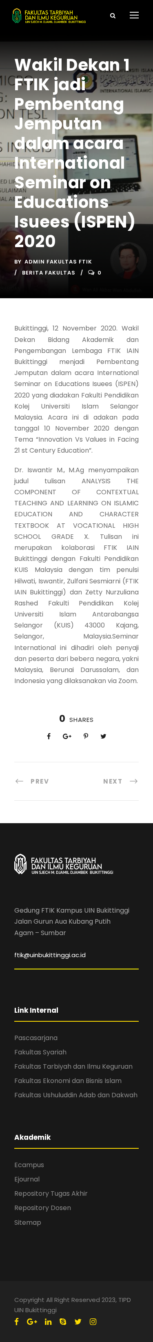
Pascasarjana (36, 1038)
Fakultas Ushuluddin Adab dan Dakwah (75, 1095)
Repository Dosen (42, 1207)
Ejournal (27, 1179)
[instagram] (93, 1321)
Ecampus (29, 1165)
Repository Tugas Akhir (51, 1193)
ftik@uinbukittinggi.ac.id (50, 955)
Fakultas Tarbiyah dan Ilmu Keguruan (73, 1066)
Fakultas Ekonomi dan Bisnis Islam (68, 1080)
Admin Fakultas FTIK (58, 262)
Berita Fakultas (48, 273)
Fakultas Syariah (40, 1052)
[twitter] (78, 1321)
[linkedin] (48, 1321)
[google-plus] (32, 1321)
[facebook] (16, 1321)
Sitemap (27, 1222)
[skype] (63, 1321)
